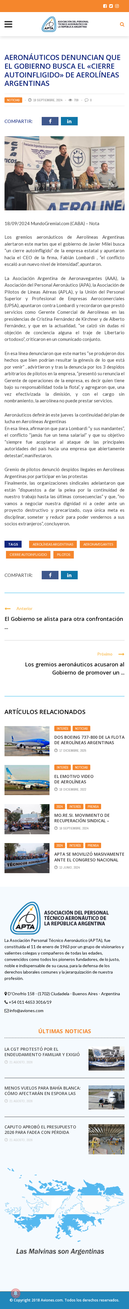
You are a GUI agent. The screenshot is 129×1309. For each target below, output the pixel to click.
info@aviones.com (27, 1010)
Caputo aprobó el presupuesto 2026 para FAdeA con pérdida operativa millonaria (40, 1132)
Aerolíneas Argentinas (53, 544)
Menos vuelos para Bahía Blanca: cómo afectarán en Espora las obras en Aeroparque (42, 1093)
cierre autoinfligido (28, 554)
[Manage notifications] (15, 1293)
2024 (60, 806)
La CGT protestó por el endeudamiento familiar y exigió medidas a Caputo (42, 1054)
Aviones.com (52, 1300)
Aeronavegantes (98, 544)
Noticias (13, 100)
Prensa (93, 806)
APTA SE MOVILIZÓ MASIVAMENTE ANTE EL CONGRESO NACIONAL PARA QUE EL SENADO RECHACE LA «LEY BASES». (89, 862)
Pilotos (63, 554)
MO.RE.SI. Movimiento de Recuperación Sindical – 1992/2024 (82, 820)
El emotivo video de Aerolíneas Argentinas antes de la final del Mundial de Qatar (87, 784)
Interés (62, 728)
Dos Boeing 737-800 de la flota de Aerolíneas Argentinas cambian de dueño (89, 742)
